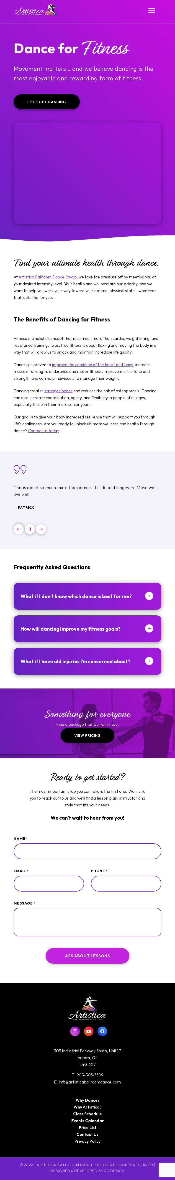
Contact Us (87, 1134)
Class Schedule (87, 1113)
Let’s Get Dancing (46, 101)
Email (21, 871)
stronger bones (58, 390)
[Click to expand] (148, 596)
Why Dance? (88, 1100)
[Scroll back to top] (161, 1167)
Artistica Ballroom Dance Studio (47, 277)
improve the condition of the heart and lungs (92, 364)
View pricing (87, 735)
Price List (87, 1127)
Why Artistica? (88, 1107)
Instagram (75, 1031)
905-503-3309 (90, 1075)
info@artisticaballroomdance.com (90, 1082)
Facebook (102, 1031)
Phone (99, 871)
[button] (19, 529)
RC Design (114, 1170)
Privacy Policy (87, 1141)
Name (21, 838)
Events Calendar (87, 1120)
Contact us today (43, 430)
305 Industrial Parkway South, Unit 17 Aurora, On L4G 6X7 (87, 1057)
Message (24, 903)
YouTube (88, 1031)
